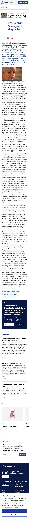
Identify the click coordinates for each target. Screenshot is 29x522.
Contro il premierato (9, 427)
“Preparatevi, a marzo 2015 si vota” (13, 385)
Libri (3, 403)
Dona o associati (19, 490)
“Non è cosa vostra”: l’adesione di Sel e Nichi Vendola (14, 339)
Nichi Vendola (13, 294)
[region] (14, 507)
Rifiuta (14, 518)
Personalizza (14, 514)
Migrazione (19, 486)
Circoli (3, 490)
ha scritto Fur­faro (12, 102)
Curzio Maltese (15, 291)
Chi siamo (4, 7)
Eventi (3, 492)
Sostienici (19, 324)
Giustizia (18, 484)
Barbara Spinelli (6, 291)
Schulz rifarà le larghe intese (12, 363)
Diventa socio (23, 2)
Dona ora (5, 476)
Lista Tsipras (5, 294)
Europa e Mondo (20, 481)
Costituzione (6, 481)
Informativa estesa (13, 507)
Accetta (14, 510)
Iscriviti (22, 454)
